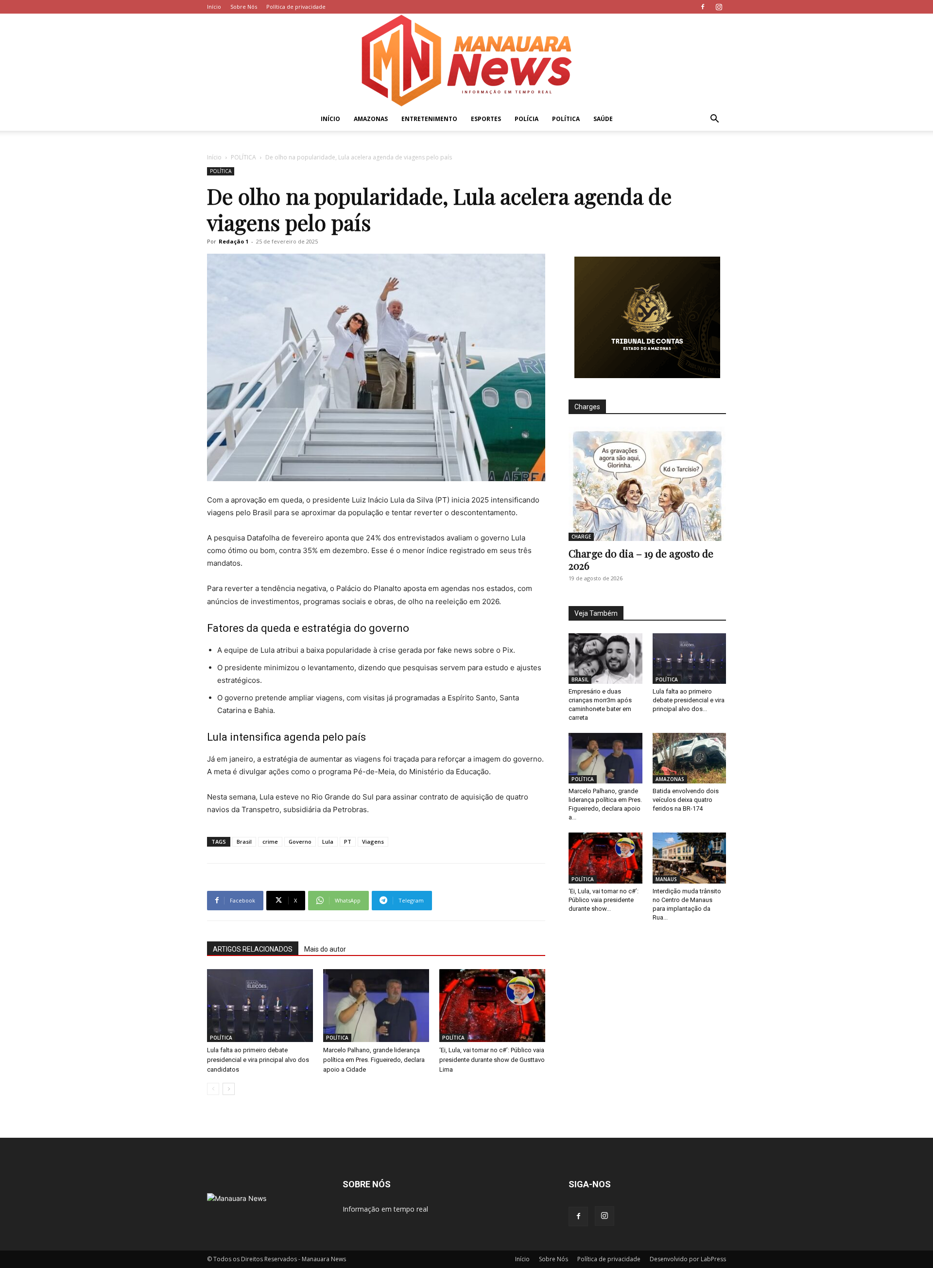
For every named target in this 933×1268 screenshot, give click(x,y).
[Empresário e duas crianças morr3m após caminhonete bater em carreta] (605, 658)
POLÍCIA (526, 119)
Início (214, 6)
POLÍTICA (566, 119)
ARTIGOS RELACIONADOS (253, 949)
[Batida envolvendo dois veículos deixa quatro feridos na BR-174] (689, 758)
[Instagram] (718, 7)
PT (347, 841)
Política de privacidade (296, 6)
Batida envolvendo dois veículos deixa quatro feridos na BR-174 (686, 799)
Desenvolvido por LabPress (688, 1259)
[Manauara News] (466, 60)
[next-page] (229, 1089)
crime (270, 841)
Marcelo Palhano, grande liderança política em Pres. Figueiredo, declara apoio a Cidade (374, 1059)
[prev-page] (213, 1089)
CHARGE (581, 536)
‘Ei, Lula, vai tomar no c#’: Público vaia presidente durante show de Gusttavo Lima (492, 1059)
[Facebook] (702, 7)
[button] (714, 119)
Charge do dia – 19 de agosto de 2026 (641, 559)
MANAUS (666, 879)
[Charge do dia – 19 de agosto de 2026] (647, 484)
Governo (300, 841)
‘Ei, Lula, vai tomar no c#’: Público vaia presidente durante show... (604, 899)
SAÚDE (603, 119)
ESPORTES (486, 119)
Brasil (244, 841)
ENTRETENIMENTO (429, 119)
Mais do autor (325, 949)
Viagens (373, 841)
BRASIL (579, 679)
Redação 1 (233, 241)
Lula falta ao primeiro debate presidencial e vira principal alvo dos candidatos (258, 1059)
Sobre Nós (243, 6)
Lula (327, 841)
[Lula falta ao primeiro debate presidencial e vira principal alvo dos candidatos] (260, 1005)
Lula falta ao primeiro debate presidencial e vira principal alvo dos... (689, 700)
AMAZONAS (371, 119)
